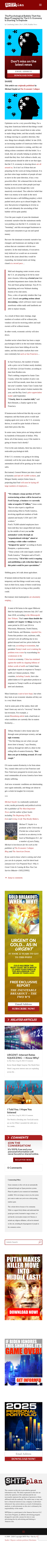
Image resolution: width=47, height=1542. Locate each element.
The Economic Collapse (30, 89)
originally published (26, 85)
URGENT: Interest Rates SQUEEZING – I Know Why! (23, 1056)
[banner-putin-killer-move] (23, 1319)
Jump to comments (15, 878)
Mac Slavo (12, 1061)
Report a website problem (19, 1540)
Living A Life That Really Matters (25, 819)
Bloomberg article (17, 716)
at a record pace (16, 263)
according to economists (25, 646)
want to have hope (25, 694)
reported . (36, 632)
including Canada (23, 676)
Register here (23, 1160)
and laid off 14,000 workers (25, 476)
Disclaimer (32, 1540)
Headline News (32, 24)
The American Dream (21, 851)
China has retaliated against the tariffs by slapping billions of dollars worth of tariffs (24, 662)
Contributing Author (13, 24)
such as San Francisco (29, 354)
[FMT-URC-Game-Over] (23, 1385)
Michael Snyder (11, 802)
